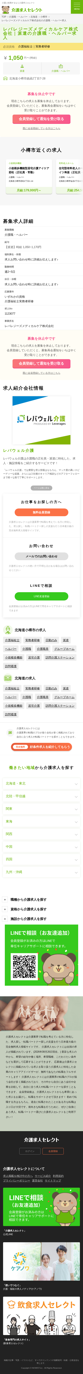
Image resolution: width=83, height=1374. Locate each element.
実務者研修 (32, 640)
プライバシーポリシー (16, 1180)
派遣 (66, 640)
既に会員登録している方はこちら (41, 128)
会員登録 (53, 1151)
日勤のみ (51, 640)
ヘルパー (11, 648)
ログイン (30, 1151)
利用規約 (58, 1176)
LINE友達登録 (41, 596)
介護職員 (42, 648)
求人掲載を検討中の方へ (18, 1175)
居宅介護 (34, 657)
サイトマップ (53, 1180)
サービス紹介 (43, 1175)
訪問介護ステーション (60, 657)
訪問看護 (11, 666)
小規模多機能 (13, 657)
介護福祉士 (12, 640)
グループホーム (64, 648)
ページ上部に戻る (41, 488)
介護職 (26, 648)
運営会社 (37, 1180)
